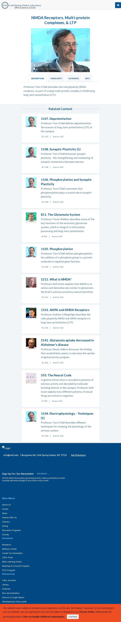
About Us (6, 505)
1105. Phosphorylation (57, 249)
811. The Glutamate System (60, 214)
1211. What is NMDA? (56, 279)
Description (37, 78)
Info (87, 78)
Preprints (6, 589)
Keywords (73, 78)
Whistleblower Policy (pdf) (14, 601)
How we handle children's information (43, 616)
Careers (6, 522)
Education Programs (11, 530)
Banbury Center (9, 549)
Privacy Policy (87, 611)
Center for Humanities (12, 553)
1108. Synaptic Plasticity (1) (61, 149)
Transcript (56, 78)
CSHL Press (7, 557)
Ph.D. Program (8, 570)
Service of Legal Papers (13, 597)
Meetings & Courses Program (15, 566)
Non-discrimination (11, 593)
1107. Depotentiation (56, 118)
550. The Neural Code (56, 375)
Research (6, 544)
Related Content (60, 109)
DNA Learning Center (12, 561)
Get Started (42, 474)
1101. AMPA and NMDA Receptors (65, 310)
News (4, 513)
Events (5, 509)
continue (72, 616)
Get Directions (78, 455)
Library (5, 584)
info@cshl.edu (11, 455)
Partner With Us (9, 517)
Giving (5, 526)
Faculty (5, 534)
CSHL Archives (9, 580)
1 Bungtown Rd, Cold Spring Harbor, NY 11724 (43, 455)
